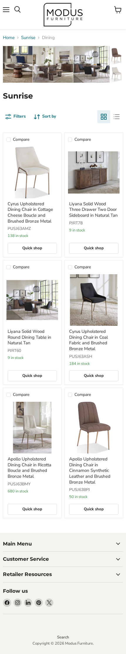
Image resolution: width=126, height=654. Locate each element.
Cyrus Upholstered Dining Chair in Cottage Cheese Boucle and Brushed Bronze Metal (30, 212)
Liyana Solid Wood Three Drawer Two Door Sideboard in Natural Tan (93, 209)
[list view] (116, 116)
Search (63, 637)
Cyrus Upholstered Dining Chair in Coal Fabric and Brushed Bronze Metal (88, 340)
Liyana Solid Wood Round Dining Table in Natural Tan (29, 337)
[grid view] (103, 116)
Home (9, 37)
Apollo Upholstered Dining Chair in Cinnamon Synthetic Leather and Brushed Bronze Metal (89, 470)
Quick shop (32, 248)
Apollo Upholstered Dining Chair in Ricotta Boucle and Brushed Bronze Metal (29, 467)
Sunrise (28, 37)
